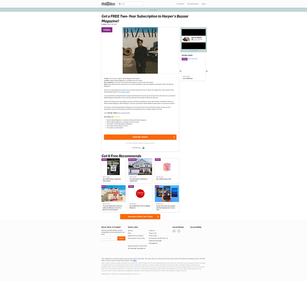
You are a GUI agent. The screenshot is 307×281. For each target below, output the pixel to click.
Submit (121, 238)
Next (207, 71)
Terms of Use (152, 233)
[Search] (119, 4)
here (130, 97)
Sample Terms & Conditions (135, 235)
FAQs (129, 233)
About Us (130, 230)
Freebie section (125, 92)
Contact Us (152, 230)
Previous (180, 71)
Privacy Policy (153, 235)
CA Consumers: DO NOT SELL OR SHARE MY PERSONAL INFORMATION (158, 241)
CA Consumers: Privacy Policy (136, 238)
